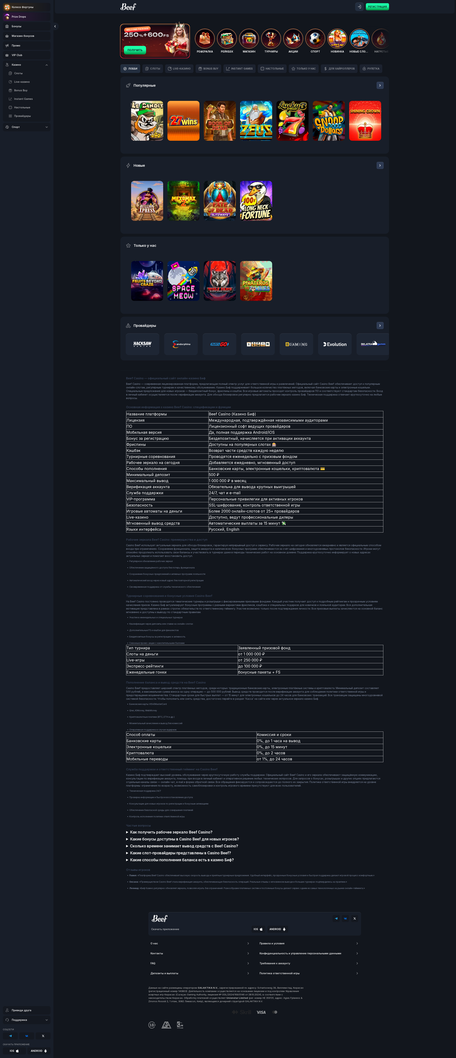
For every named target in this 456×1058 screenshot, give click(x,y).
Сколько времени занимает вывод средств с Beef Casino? (184, 846)
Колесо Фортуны (22, 7)
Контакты (157, 953)
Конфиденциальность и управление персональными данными (300, 953)
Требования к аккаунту (275, 963)
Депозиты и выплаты (164, 973)
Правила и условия (272, 943)
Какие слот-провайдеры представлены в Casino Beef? (180, 853)
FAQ (153, 963)
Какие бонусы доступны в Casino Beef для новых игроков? (184, 839)
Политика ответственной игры (280, 973)
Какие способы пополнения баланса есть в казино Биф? (182, 860)
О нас (154, 943)
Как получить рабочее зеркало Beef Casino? (171, 832)
